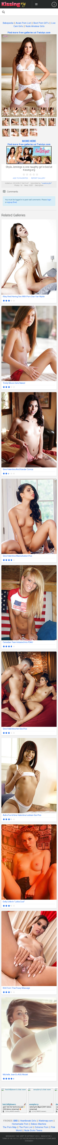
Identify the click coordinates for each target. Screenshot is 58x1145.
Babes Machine (38, 1124)
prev (3, 69)
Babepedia (8, 23)
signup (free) (12, 202)
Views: (26, 185)
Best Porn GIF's (41, 23)
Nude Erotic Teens (33, 1130)
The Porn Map (10, 1127)
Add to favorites (20, 178)
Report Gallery (38, 178)
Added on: (8, 183)
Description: (39, 185)
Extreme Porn (41, 1127)
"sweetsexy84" (46, 183)
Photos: (17, 185)
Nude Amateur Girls (34, 26)
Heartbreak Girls (28, 1120)
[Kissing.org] (13, 4)
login (49, 200)
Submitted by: (36, 183)
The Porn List (25, 1127)
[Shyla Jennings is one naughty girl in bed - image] (6, 111)
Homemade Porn (20, 1124)
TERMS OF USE (7, 1139)
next (54, 69)
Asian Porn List (23, 23)
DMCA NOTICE (46, 1136)
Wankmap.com (46, 1120)
